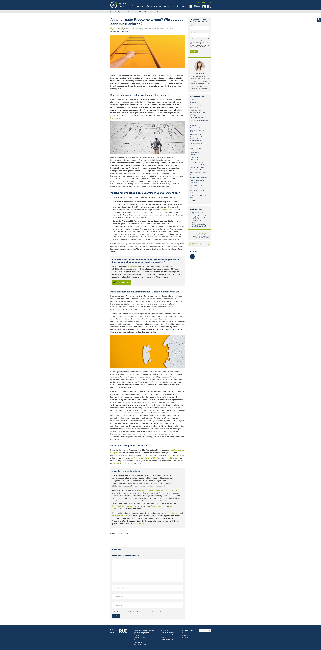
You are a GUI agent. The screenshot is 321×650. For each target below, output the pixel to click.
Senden (116, 616)
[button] (319, 20)
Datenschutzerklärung (195, 48)
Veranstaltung (132, 266)
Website (116, 463)
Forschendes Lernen (158, 506)
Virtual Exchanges (172, 458)
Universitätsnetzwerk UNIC (144, 458)
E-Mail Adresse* (193, 32)
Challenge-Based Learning (122, 506)
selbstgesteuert (166, 209)
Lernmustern (115, 118)
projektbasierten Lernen (121, 515)
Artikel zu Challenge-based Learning (153, 490)
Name (191, 25)
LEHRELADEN (175, 490)
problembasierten (172, 513)
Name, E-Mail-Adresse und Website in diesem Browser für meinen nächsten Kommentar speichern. (139, 612)
